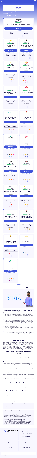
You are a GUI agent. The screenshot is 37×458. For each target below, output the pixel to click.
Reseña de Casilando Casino (10, 148)
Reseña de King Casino (10, 173)
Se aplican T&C (18, 25)
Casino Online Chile (5, 426)
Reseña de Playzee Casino (10, 123)
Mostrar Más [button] (18, 284)
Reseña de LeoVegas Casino (26, 52)
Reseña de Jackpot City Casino (18, 30)
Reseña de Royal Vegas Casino (26, 123)
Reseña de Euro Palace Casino (26, 246)
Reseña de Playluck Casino (10, 272)
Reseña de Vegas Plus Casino (26, 148)
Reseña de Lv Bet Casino (10, 52)
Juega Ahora (19, 28)
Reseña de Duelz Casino (10, 247)
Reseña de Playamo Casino (26, 173)
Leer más (14, 15)
